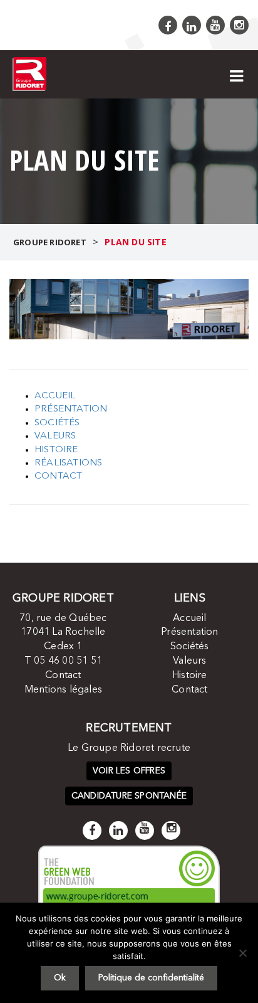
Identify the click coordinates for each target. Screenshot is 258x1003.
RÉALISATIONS (68, 463)
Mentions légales (63, 690)
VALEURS (55, 436)
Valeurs (189, 661)
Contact (63, 676)
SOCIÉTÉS (57, 423)
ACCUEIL (54, 396)
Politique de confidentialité (151, 978)
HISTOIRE (56, 450)
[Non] (242, 953)
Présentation (189, 632)
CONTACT (58, 476)
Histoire (189, 676)
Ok (60, 978)
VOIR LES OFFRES (129, 771)
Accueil (189, 618)
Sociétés (189, 647)
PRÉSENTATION (70, 409)
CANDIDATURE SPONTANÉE (129, 796)
